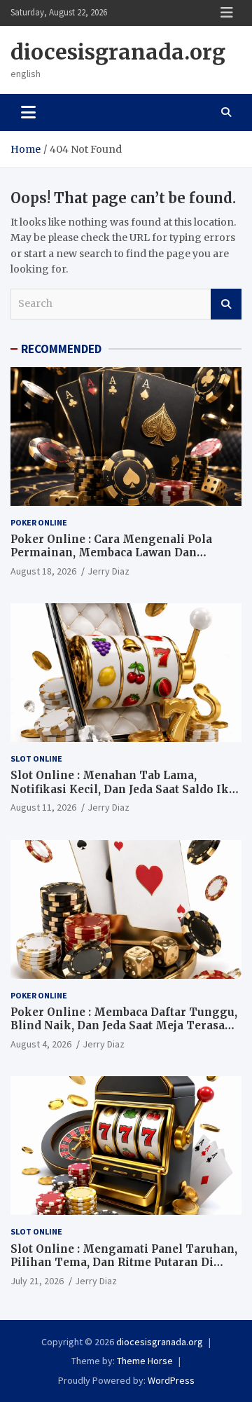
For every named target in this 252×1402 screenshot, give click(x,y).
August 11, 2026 (43, 807)
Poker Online (38, 522)
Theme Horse (145, 1360)
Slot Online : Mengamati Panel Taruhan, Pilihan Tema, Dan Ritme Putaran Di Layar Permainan (123, 1262)
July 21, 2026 (37, 1280)
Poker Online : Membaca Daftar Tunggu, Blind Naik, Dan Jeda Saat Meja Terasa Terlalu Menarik (123, 1025)
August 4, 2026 (40, 1044)
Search (226, 304)
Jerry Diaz (109, 571)
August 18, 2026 (43, 571)
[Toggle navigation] (28, 112)
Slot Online (36, 758)
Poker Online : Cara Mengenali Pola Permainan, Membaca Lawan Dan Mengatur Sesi (111, 552)
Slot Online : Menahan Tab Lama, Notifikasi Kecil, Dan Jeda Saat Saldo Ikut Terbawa (125, 789)
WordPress (171, 1380)
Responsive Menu (226, 12)
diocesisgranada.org (117, 52)
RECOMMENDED (61, 349)
